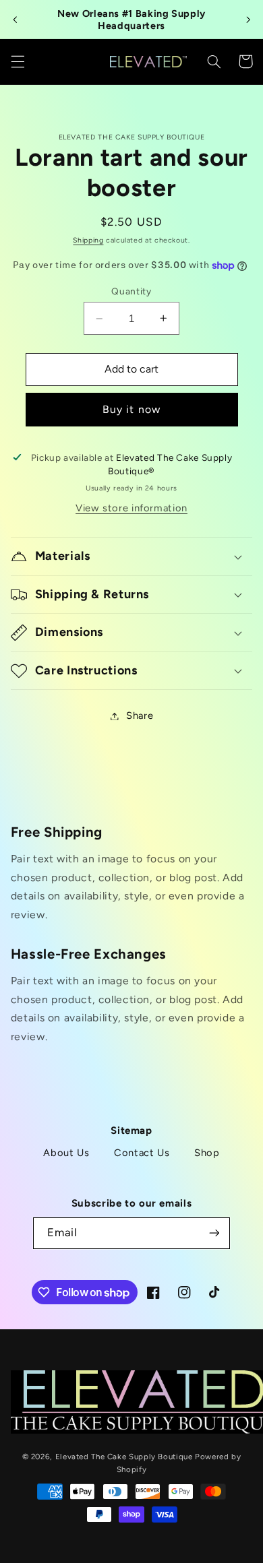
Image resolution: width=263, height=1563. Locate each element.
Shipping (88, 240)
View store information (131, 508)
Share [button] (139, 715)
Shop (207, 1153)
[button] (17, 61)
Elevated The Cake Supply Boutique (124, 1456)
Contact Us (141, 1153)
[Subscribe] (213, 1233)
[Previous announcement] (15, 19)
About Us (66, 1153)
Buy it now (131, 409)
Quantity (131, 291)
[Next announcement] (248, 19)
